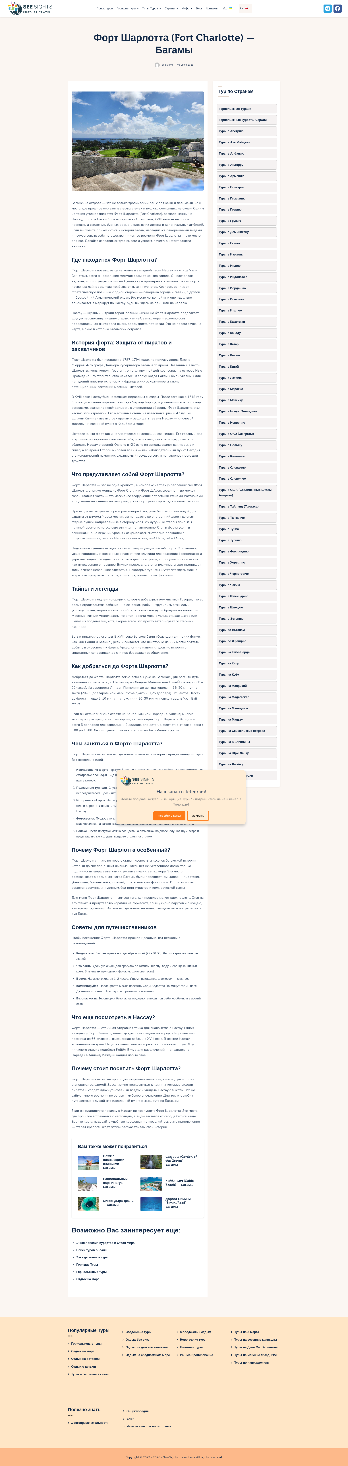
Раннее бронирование (196, 1355)
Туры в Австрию (231, 131)
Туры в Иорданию (232, 288)
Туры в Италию (230, 310)
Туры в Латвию (230, 378)
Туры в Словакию (232, 467)
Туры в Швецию (231, 607)
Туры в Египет (229, 243)
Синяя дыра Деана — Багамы (118, 1203)
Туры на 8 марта (246, 1332)
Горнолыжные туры (91, 1272)
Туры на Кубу (229, 674)
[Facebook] (338, 9)
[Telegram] (328, 9)
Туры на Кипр (229, 663)
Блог (130, 1419)
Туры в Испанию (231, 299)
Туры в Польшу (230, 445)
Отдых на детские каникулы (147, 1347)
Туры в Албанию (231, 153)
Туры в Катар (229, 344)
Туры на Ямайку (231, 764)
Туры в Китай (229, 366)
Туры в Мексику (231, 400)
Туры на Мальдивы (233, 708)
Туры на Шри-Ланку (234, 753)
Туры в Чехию (229, 585)
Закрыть (198, 816)
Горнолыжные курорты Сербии (243, 120)
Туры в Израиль (231, 254)
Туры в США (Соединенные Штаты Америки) (245, 492)
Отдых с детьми (83, 1366)
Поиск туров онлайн (91, 1250)
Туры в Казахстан (232, 321)
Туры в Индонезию (233, 277)
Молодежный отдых (195, 1332)
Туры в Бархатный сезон (90, 1374)
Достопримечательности (89, 1423)
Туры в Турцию (230, 540)
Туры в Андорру (231, 165)
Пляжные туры (191, 1347)
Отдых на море (87, 1279)
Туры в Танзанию (232, 517)
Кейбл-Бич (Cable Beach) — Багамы (179, 1183)
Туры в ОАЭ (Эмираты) (236, 434)
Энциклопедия (138, 1411)
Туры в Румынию (232, 456)
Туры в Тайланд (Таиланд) (239, 506)
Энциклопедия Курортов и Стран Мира (105, 1243)
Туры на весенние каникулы (255, 1339)
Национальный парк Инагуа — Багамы (115, 1183)
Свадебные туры (139, 1332)
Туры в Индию (230, 265)
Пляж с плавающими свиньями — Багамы (113, 1162)
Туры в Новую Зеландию (238, 411)
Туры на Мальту (231, 719)
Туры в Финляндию (234, 551)
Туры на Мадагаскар (234, 697)
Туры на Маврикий (233, 686)
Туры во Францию (232, 641)
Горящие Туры (87, 1264)
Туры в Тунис (229, 529)
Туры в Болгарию (232, 187)
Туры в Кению (229, 355)
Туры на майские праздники (255, 1355)
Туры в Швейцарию (233, 596)
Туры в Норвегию (232, 422)
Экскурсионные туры (92, 1257)
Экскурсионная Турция (236, 775)
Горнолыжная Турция (235, 109)
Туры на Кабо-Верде (234, 652)
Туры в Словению (232, 478)
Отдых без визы (138, 1339)
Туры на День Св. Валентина (255, 1347)
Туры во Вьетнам (232, 630)
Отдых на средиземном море (148, 1355)
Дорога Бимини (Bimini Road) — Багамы (178, 1203)
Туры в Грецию (230, 209)
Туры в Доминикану (234, 232)
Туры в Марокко (231, 389)
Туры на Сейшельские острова (242, 731)
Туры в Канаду (230, 333)
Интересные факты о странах (149, 1426)
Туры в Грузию (230, 221)
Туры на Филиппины (234, 742)
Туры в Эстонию (231, 618)
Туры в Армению (232, 176)
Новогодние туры (193, 1339)
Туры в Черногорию (234, 573)
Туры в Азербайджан (234, 142)
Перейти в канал (169, 816)
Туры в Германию (232, 198)
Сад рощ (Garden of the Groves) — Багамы (181, 1161)
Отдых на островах (85, 1359)
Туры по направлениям (252, 1362)
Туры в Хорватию (232, 562)
